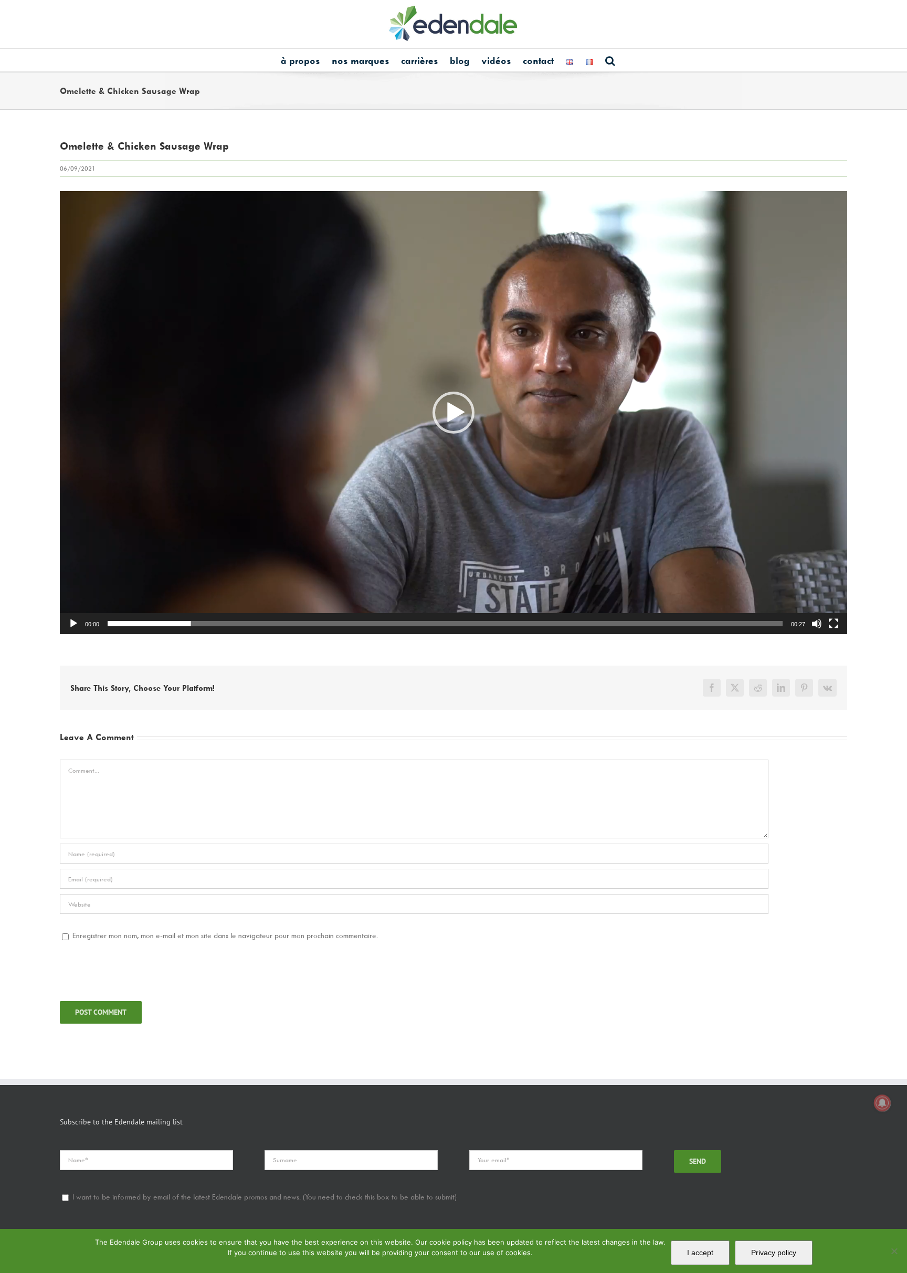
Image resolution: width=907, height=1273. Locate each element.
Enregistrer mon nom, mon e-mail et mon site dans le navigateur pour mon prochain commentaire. (225, 935)
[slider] (445, 623)
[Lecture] (73, 623)
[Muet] (816, 623)
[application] (453, 412)
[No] (894, 1251)
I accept (700, 1252)
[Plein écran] (833, 623)
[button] (610, 60)
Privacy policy (773, 1252)
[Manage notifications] (882, 1103)
